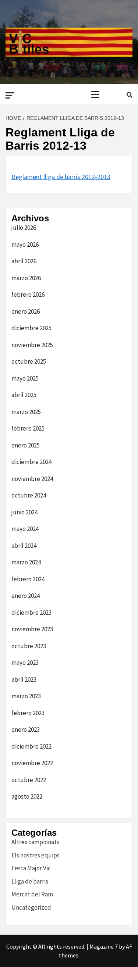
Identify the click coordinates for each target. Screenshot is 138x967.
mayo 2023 (25, 663)
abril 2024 (23, 546)
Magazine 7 (103, 946)
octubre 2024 (28, 495)
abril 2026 (23, 261)
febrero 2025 (28, 428)
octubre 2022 (28, 780)
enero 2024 (25, 596)
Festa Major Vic (31, 868)
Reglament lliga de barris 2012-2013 (60, 176)
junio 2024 (24, 512)
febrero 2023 (28, 713)
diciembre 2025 (31, 328)
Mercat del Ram (32, 894)
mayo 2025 (25, 378)
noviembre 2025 (32, 345)
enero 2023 (25, 729)
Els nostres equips (35, 855)
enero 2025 (25, 445)
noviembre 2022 (32, 763)
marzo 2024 (26, 562)
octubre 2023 (28, 646)
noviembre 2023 (32, 629)
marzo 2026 (26, 278)
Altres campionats (35, 842)
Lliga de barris (29, 881)
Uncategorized (31, 907)
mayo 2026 (25, 244)
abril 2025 (23, 395)
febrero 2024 (28, 579)
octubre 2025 (28, 361)
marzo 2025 (26, 412)
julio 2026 (23, 228)
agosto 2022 (26, 796)
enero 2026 (25, 311)
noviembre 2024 (32, 479)
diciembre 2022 (31, 746)
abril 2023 (23, 679)
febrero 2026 (28, 294)
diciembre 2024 (31, 462)
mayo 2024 (25, 529)
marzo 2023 (26, 696)
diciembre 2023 (31, 613)
